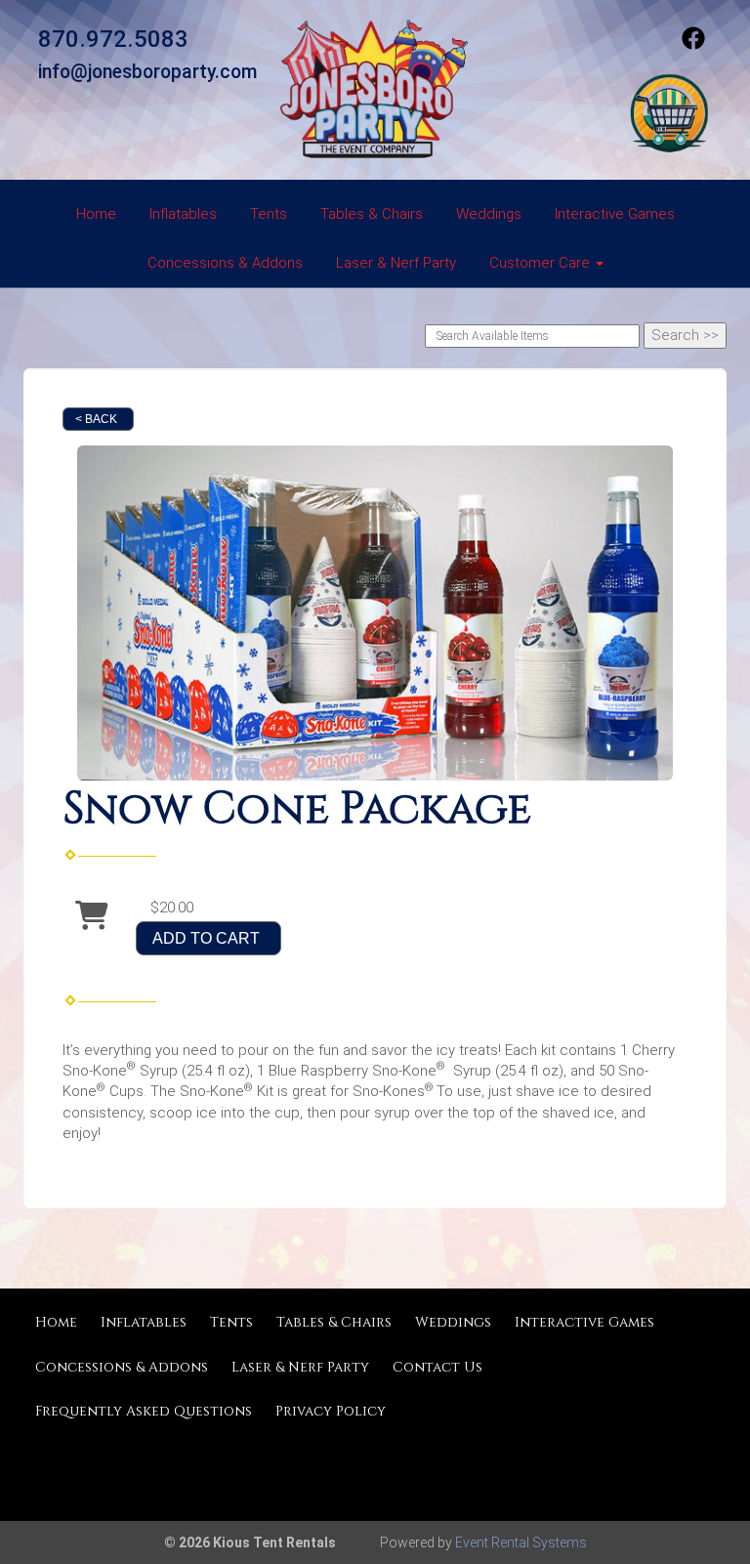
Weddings (488, 214)
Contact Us (437, 1367)
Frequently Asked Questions (143, 1411)
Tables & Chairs (371, 214)
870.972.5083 (113, 39)
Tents (268, 214)
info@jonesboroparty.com (148, 72)
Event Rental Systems (521, 1542)
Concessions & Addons (225, 263)
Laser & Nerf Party (396, 263)
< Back (96, 419)
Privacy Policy (330, 1411)
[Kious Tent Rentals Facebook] (693, 45)
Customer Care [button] (541, 263)
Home (96, 214)
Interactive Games (615, 214)
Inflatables (183, 214)
